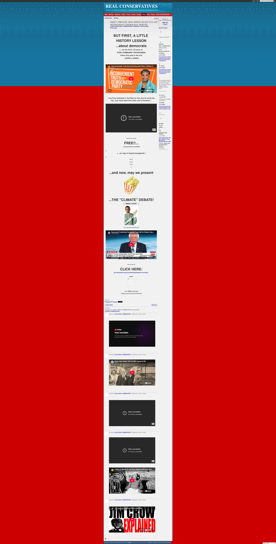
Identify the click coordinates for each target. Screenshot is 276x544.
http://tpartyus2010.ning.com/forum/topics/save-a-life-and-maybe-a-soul (165, 108)
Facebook (115, 302)
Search (274, 1)
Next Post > (154, 305)
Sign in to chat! (266, 543)
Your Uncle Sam (117, 542)
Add (157, 18)
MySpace (108, 302)
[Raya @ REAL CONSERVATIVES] (107, 24)
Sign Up (254, 1)
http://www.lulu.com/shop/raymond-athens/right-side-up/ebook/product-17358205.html (165, 58)
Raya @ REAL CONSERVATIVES (124, 26)
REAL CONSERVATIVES (132, 6)
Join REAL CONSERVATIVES (112, 311)
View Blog (114, 28)
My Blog (116, 18)
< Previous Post (108, 305)
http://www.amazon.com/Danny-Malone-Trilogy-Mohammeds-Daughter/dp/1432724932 (165, 139)
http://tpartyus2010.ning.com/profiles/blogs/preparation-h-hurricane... (131, 272)
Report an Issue (157, 542)
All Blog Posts (108, 18)
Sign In (257, 1)
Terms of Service (167, 542)
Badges (150, 542)
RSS (105, 539)
